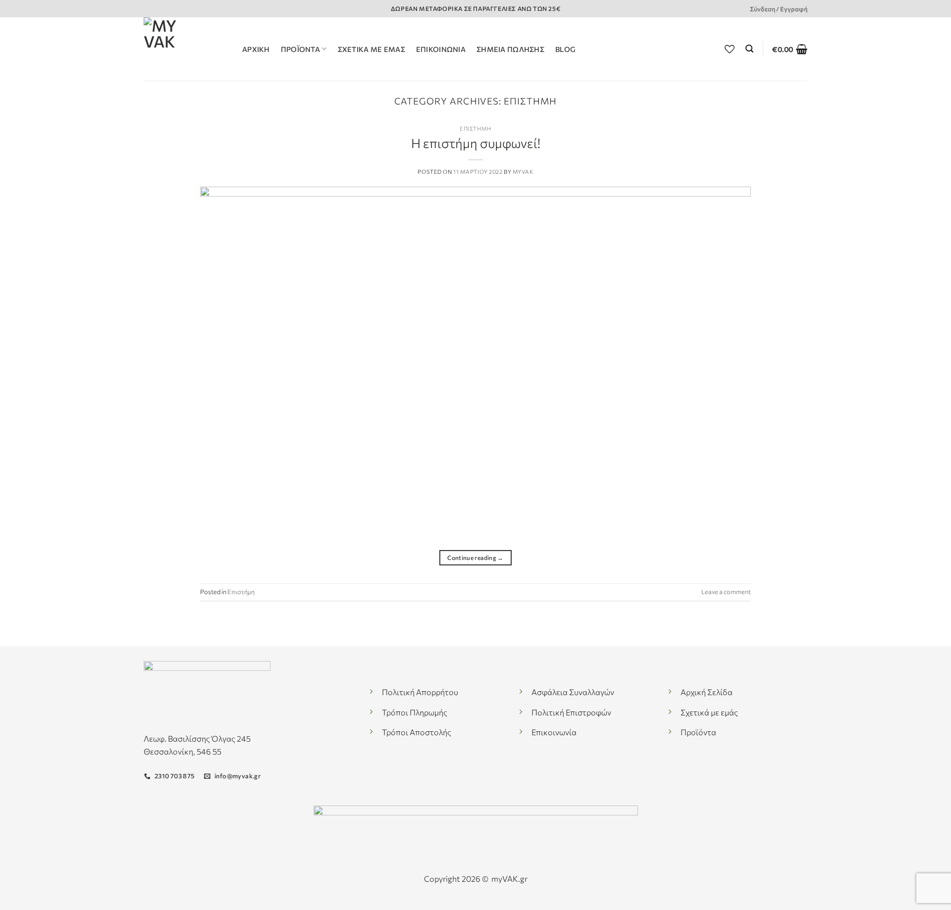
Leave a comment (726, 592)
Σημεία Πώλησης (510, 49)
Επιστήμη (475, 128)
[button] (749, 48)
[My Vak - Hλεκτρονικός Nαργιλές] (185, 49)
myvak (523, 171)
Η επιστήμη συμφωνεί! (475, 143)
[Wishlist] (730, 49)
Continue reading (475, 557)
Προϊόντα (300, 49)
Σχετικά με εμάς (371, 49)
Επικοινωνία (441, 49)
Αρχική (256, 49)
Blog (565, 49)
